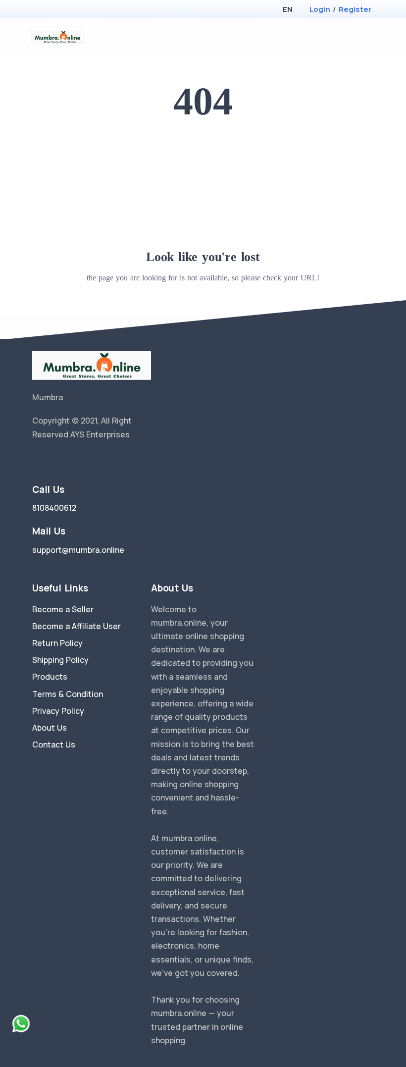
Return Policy (57, 643)
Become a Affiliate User (76, 626)
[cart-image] (354, 37)
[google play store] (57, 10)
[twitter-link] (36, 459)
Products (49, 676)
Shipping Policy (60, 659)
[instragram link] (66, 459)
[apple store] (40, 10)
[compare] (338, 37)
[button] (287, 9)
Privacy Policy (58, 710)
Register (355, 9)
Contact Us (53, 744)
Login (319, 9)
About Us (49, 727)
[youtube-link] (81, 459)
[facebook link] (51, 459)
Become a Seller (63, 609)
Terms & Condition (67, 694)
